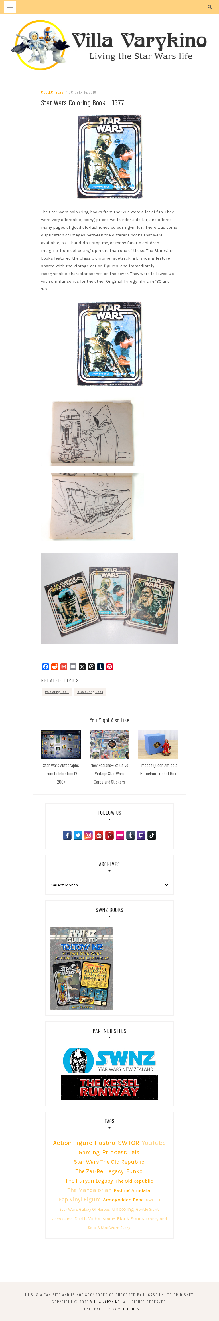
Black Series (130, 1218)
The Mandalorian (89, 1190)
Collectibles (52, 92)
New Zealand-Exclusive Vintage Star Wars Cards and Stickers (109, 773)
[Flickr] (120, 835)
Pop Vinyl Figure (79, 1199)
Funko (134, 1171)
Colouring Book (91, 692)
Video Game (61, 1218)
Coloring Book (58, 692)
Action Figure (72, 1143)
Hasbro (105, 1143)
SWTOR (128, 1143)
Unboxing (123, 1209)
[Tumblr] (130, 835)
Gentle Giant (147, 1209)
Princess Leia (121, 1152)
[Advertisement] (109, 1261)
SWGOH (153, 1200)
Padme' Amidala (132, 1190)
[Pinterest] (109, 835)
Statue (109, 1218)
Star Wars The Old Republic (109, 1162)
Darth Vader (87, 1218)
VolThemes (128, 1308)
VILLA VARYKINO (105, 1301)
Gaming (89, 1152)
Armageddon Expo (123, 1199)
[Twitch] (141, 835)
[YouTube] (99, 835)
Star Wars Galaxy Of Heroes (84, 1209)
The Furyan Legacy (89, 1180)
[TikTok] (151, 835)
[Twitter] (77, 835)
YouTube (154, 1143)
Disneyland (156, 1218)
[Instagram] (88, 835)
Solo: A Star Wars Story (109, 1227)
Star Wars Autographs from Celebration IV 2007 (61, 773)
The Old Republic (134, 1181)
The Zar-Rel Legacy (99, 1171)
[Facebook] (67, 835)
